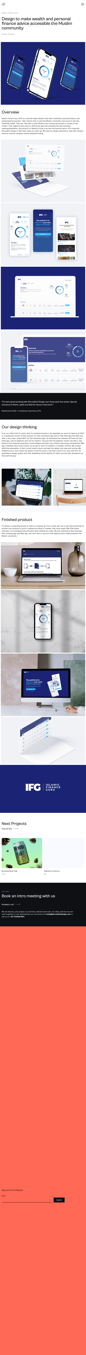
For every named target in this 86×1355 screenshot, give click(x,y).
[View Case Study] (22, 856)
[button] (82, 4)
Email (3, 1196)
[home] (3, 4)
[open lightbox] (26, 487)
